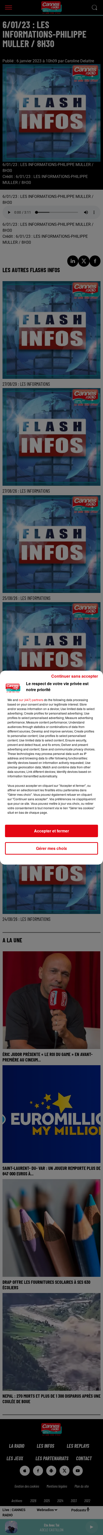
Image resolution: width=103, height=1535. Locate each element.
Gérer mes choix (51, 848)
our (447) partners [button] (31, 700)
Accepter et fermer (51, 831)
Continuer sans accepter (74, 676)
